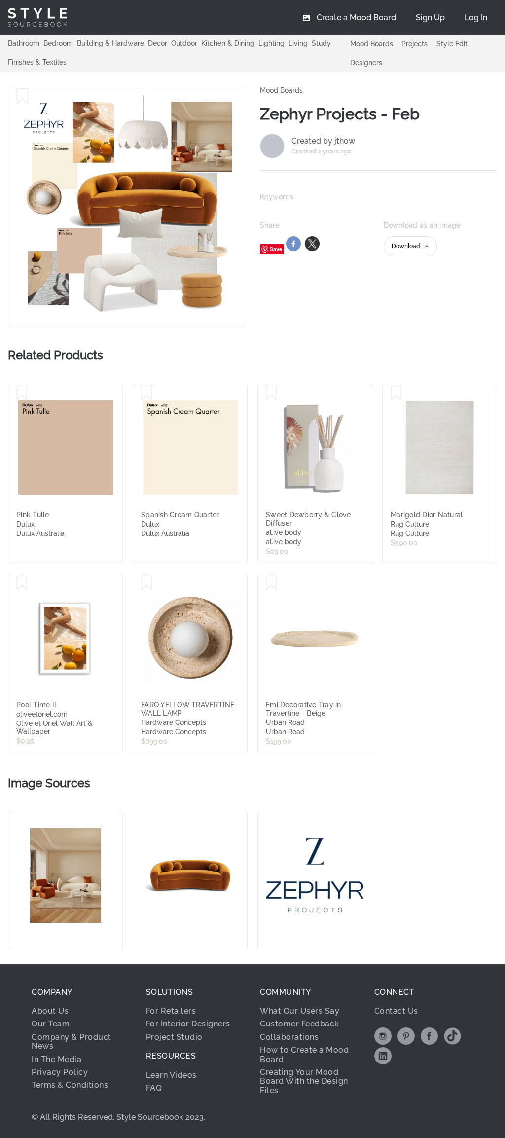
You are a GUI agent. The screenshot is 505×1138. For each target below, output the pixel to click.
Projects (414, 44)
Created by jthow (323, 141)
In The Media (56, 1059)
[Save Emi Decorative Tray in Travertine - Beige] (271, 583)
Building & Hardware (110, 43)
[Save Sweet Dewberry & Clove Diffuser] (271, 393)
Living (298, 43)
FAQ (154, 1088)
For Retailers (171, 1011)
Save (276, 249)
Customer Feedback (299, 1023)
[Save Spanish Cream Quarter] (146, 393)
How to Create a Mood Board (304, 1054)
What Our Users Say (299, 1011)
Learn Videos (171, 1075)
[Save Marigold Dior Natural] (396, 393)
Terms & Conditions (70, 1085)
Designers (366, 63)
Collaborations (289, 1037)
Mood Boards (371, 44)
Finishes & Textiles (37, 62)
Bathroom (23, 43)
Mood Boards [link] (281, 90)
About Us (50, 1011)
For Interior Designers (188, 1023)
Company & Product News (71, 1041)
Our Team (51, 1023)
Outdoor (184, 43)
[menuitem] (476, 17)
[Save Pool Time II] (22, 583)
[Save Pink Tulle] (22, 393)
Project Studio (174, 1037)
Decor (157, 43)
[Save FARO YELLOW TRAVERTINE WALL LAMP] (146, 583)
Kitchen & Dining (227, 43)
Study (321, 43)
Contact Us (396, 1011)
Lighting (271, 43)
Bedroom (58, 43)
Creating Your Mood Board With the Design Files (304, 1081)
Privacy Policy (60, 1072)
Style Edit (452, 44)
